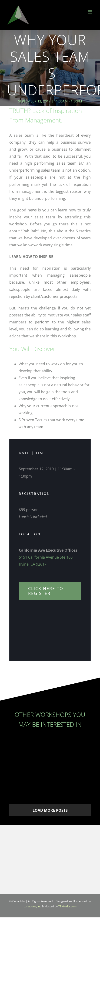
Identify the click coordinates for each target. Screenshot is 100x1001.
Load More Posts (50, 810)
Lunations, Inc (32, 906)
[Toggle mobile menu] (90, 11)
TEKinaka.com (67, 906)
